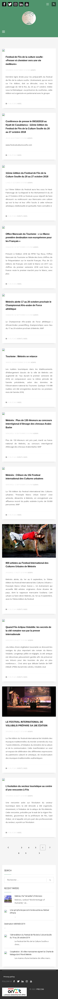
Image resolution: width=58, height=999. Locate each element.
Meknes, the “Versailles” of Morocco (28, 896)
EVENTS (20, 216)
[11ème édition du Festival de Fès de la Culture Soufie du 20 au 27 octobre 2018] (5, 166)
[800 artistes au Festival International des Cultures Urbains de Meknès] (29, 540)
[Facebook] (4, 4)
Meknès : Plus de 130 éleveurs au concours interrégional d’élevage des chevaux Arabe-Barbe (29, 424)
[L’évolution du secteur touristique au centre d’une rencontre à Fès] (5, 779)
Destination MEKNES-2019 (14, 924)
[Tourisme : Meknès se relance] (5, 349)
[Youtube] (27, 4)
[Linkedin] (21, 4)
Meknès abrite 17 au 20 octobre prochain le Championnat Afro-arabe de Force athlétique (28, 305)
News (19, 103)
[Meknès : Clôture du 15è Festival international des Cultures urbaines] (5, 468)
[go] (50, 880)
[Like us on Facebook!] (14, 981)
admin (33, 70)
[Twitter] (10, 4)
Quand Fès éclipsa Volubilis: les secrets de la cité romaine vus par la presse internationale (28, 630)
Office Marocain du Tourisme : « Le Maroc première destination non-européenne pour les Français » (29, 237)
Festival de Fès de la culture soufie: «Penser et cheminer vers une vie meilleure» (24, 60)
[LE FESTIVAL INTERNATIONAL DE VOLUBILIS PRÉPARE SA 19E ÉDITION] (29, 701)
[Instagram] (15, 4)
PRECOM (40, 989)
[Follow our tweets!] (18, 981)
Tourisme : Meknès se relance (21, 356)
